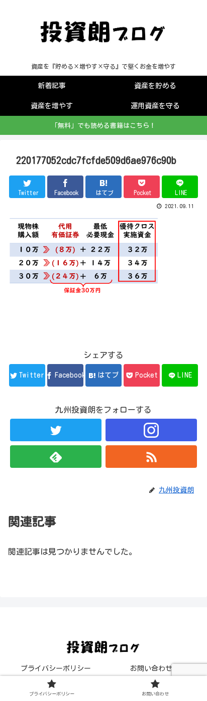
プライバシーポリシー (56, 668)
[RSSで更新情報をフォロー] (151, 456)
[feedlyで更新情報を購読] (55, 456)
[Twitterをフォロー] (55, 430)
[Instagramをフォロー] (151, 430)
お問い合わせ (151, 668)
